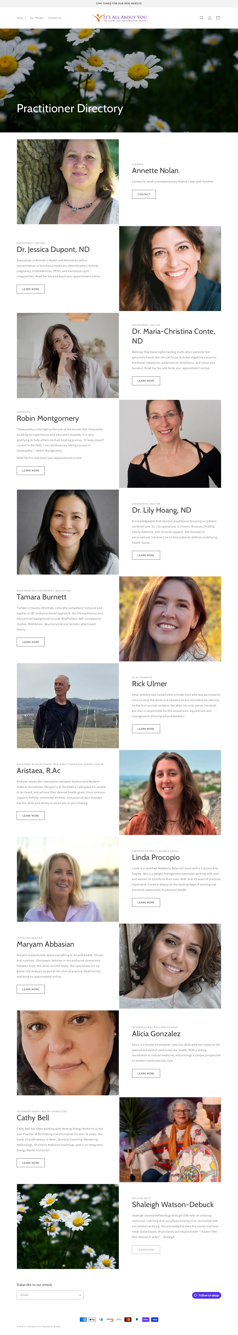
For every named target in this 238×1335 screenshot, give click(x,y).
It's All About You (32, 1326)
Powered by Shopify (51, 1326)
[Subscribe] (79, 1295)
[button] (21, 18)
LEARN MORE (30, 289)
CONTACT (144, 194)
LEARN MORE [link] (146, 1249)
